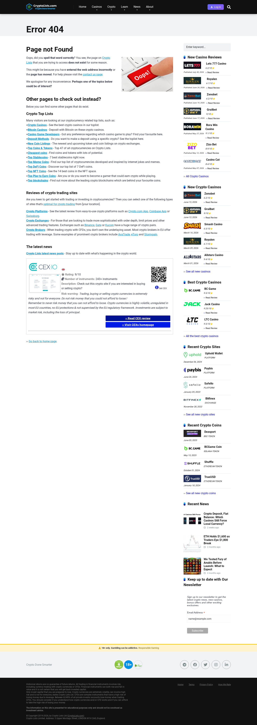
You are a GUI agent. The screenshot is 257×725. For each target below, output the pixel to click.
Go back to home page (42, 341)
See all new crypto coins (201, 493)
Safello (208, 383)
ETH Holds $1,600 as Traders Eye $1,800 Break (217, 540)
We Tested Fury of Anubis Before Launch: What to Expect (215, 564)
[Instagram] (216, 664)
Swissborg (32, 216)
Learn (124, 6)
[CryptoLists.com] (41, 5)
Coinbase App (157, 211)
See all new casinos (198, 271)
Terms (191, 684)
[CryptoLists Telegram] (184, 664)
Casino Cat (213, 159)
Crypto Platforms (37, 211)
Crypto (111, 6)
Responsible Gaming (148, 648)
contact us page (92, 74)
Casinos (97, 6)
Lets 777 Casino (216, 63)
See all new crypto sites (200, 414)
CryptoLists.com (75, 716)
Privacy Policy (206, 684)
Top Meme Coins (38, 162)
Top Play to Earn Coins (42, 176)
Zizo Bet (211, 144)
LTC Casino (211, 319)
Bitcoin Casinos (37, 129)
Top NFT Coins (37, 171)
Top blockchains (38, 180)
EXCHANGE (210, 403)
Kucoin (109, 225)
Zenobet (212, 94)
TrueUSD (210, 477)
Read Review (213, 72)
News (137, 6)
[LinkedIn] (226, 664)
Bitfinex (210, 398)
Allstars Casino (213, 255)
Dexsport (210, 431)
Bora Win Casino (211, 127)
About (149, 6)
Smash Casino (213, 224)
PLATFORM (209, 357)
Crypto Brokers (35, 230)
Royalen (212, 79)
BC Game (210, 288)
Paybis (208, 368)
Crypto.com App (138, 211)
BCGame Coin (213, 447)
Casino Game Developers (43, 134)
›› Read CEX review (138, 318)
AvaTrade (124, 234)
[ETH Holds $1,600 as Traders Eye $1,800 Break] (192, 551)
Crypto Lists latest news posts (45, 253)
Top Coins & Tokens (40, 148)
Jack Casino (212, 304)
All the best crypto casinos (202, 336)
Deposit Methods (38, 139)
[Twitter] (205, 664)
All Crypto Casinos (197, 176)
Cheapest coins (37, 153)
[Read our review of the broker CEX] (43, 271)
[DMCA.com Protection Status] (118, 667)
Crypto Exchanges (37, 220)
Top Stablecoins (38, 157)
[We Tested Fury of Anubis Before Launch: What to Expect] (192, 574)
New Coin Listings (39, 143)
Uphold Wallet (214, 353)
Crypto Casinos (37, 125)
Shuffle (208, 462)
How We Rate (224, 684)
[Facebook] (195, 664)
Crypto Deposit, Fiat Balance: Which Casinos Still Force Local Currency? (216, 519)
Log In (217, 7)
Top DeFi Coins (37, 166)
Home (82, 6)
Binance (89, 225)
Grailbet (212, 109)
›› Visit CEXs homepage (138, 325)
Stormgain (150, 234)
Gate (98, 225)
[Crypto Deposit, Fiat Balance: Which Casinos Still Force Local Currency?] (192, 528)
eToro (134, 234)
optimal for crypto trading (59, 204)
